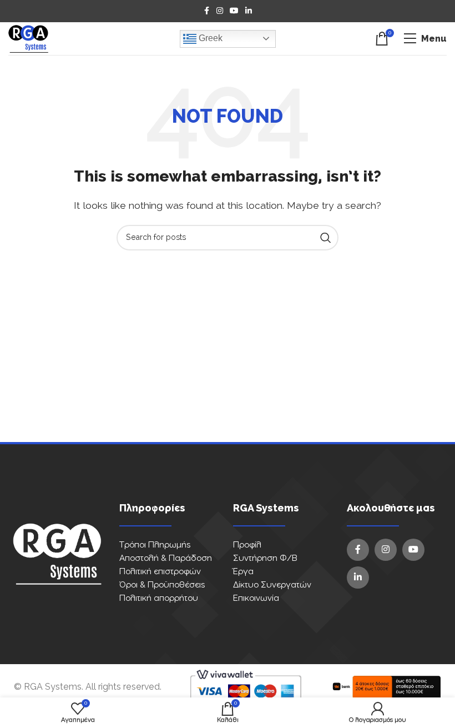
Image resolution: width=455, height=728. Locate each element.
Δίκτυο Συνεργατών (272, 585)
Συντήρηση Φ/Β (265, 558)
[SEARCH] (325, 237)
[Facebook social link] (206, 11)
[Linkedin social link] (248, 11)
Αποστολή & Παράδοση (165, 558)
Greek (209, 38)
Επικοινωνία (256, 598)
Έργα (243, 572)
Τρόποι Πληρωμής (154, 545)
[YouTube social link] (234, 11)
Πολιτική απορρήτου (158, 598)
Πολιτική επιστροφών (160, 572)
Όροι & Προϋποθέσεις (162, 585)
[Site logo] (28, 38)
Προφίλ (247, 545)
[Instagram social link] (219, 11)
